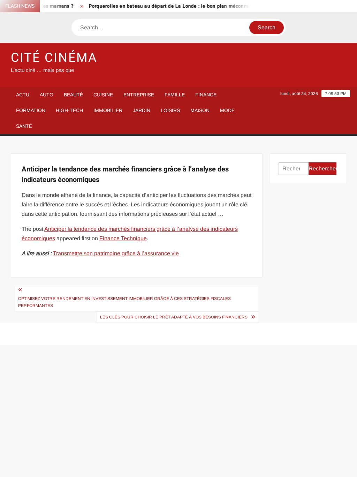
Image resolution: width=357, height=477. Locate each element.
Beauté (73, 94)
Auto (46, 94)
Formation (30, 110)
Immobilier (107, 110)
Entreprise (138, 94)
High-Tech (69, 110)
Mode (227, 110)
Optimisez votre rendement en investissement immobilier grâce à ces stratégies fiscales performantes (124, 302)
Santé (24, 126)
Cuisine (103, 94)
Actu (22, 94)
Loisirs (170, 110)
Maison (200, 110)
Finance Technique (123, 238)
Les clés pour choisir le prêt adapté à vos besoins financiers (174, 317)
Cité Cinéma (54, 58)
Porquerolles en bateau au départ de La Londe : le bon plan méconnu (165, 6)
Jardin (141, 110)
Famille (175, 94)
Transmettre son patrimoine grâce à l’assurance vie (116, 253)
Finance (206, 94)
